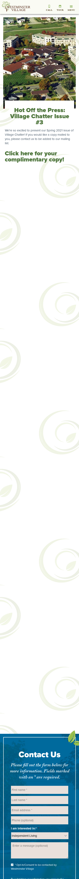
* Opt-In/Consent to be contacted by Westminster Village (34, 867)
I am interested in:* (25, 829)
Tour (60, 10)
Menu (71, 10)
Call (49, 10)
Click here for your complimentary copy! (34, 156)
